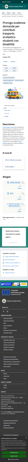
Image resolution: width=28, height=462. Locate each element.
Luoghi (5, 385)
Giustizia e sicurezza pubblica (10, 359)
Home (3, 13)
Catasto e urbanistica (8, 347)
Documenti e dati (7, 333)
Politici (5, 328)
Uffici (4, 323)
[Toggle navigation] (3, 6)
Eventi (5, 387)
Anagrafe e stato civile (9, 340)
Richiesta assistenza (8, 428)
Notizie (5, 374)
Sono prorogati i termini (9, 127)
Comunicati (6, 376)
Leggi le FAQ (6, 425)
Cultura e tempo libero (9, 342)
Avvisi (13, 13)
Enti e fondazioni (7, 325)
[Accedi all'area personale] (22, 2)
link (6, 449)
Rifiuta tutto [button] (14, 456)
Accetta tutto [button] (14, 452)
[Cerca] (25, 6)
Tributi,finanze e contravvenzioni (11, 361)
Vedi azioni (13, 61)
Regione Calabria (6, 2)
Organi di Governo (8, 318)
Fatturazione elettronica (7, 408)
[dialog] (14, 449)
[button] (14, 459)
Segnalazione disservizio (9, 423)
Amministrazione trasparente (10, 435)
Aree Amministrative (8, 321)
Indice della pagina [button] (9, 105)
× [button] (26, 437)
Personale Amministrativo (10, 330)
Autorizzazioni (7, 366)
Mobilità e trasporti (8, 349)
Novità (8, 13)
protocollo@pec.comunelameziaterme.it (13, 412)
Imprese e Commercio (8, 345)
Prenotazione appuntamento (10, 420)
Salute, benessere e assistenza (11, 364)
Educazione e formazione (9, 357)
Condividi (5, 61)
